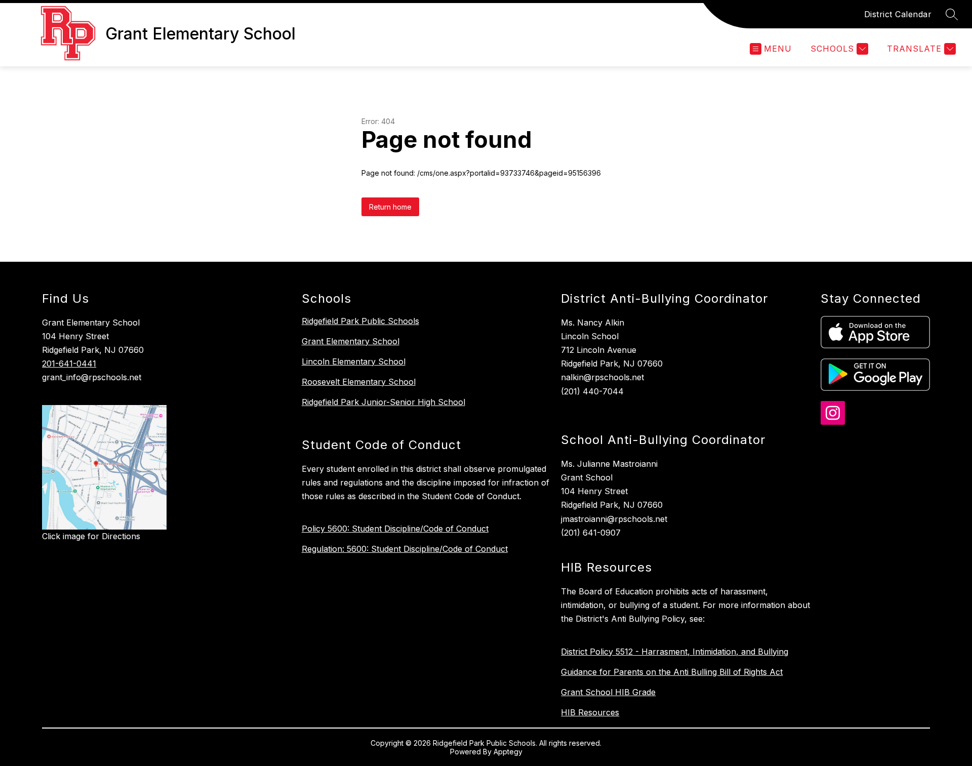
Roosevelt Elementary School (359, 382)
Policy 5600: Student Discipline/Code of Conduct (395, 528)
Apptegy (508, 751)
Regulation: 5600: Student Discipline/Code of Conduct (405, 549)
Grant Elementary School (350, 341)
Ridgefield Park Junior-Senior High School (383, 402)
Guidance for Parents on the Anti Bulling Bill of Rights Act (672, 672)
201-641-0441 (69, 363)
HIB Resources (590, 712)
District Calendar (898, 14)
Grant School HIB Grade (608, 692)
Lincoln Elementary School (354, 361)
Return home (390, 207)
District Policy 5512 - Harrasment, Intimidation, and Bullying (674, 652)
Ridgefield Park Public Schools (360, 321)
